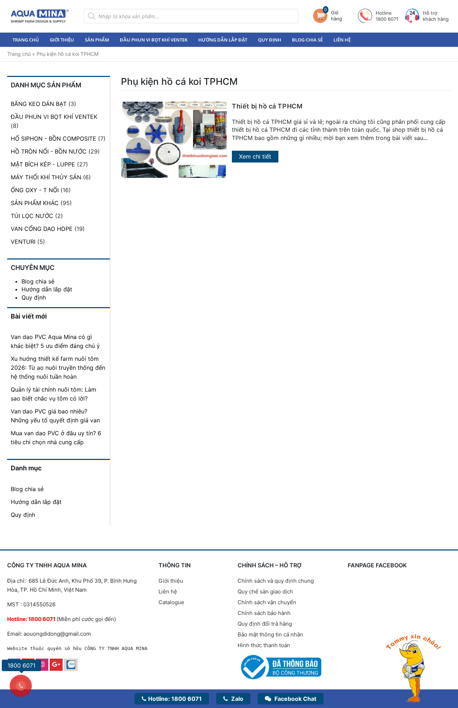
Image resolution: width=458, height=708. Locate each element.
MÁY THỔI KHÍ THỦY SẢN (46, 177)
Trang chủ (26, 40)
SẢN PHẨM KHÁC (35, 203)
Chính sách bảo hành (264, 613)
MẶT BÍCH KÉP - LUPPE (43, 164)
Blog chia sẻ (307, 40)
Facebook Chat (294, 698)
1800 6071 (175, 698)
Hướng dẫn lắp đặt (222, 40)
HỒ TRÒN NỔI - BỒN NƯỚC (49, 151)
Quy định (269, 40)
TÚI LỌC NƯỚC (32, 215)
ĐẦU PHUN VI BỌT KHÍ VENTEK (54, 116)
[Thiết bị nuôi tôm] (39, 16)
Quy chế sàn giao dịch (265, 591)
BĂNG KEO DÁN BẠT (39, 103)
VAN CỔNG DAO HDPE (42, 228)
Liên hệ (342, 40)
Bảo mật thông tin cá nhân (270, 634)
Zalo (236, 698)
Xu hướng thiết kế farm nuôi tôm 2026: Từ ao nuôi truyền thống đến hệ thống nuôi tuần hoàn (58, 367)
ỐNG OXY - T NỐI (35, 190)
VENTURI (23, 241)
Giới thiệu (62, 40)
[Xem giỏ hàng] (322, 16)
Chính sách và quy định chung (276, 580)
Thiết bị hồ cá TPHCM (267, 106)
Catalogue (171, 602)
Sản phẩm (97, 40)
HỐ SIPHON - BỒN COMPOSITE (53, 138)
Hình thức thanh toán (264, 645)
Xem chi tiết (255, 156)
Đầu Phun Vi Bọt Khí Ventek (153, 40)
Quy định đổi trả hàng (265, 623)
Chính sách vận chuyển (267, 602)
